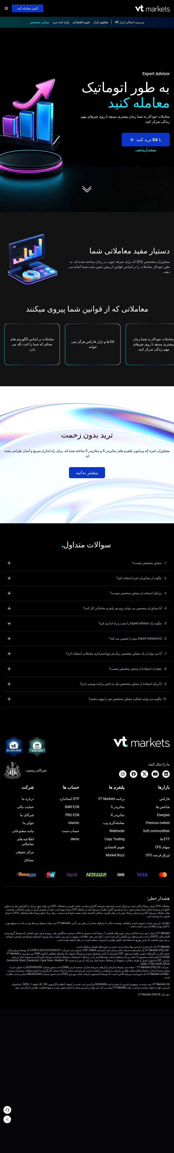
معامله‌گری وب (114, 823)
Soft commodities (156, 831)
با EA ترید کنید (148, 139)
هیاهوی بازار (100, 22)
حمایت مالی (25, 807)
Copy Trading (115, 839)
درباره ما (28, 799)
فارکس (164, 799)
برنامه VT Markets (111, 799)
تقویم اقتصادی (81, 22)
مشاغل (29, 860)
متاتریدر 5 (118, 807)
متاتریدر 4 (118, 815)
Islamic (73, 823)
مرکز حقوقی (25, 852)
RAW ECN (72, 807)
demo (75, 839)
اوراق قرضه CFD (158, 855)
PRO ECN (72, 815)
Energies (163, 815)
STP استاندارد (69, 799)
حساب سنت (70, 831)
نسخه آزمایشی (145, 150)
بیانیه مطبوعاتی (23, 831)
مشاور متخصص (39, 22)
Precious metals (158, 823)
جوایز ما (28, 823)
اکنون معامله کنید (27, 8)
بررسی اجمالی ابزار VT (129, 22)
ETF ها (165, 839)
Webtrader (117, 831)
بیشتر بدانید (87, 472)
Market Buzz (115, 855)
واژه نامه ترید (61, 22)
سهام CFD (162, 847)
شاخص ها (163, 807)
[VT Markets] (152, 8)
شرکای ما (27, 815)
